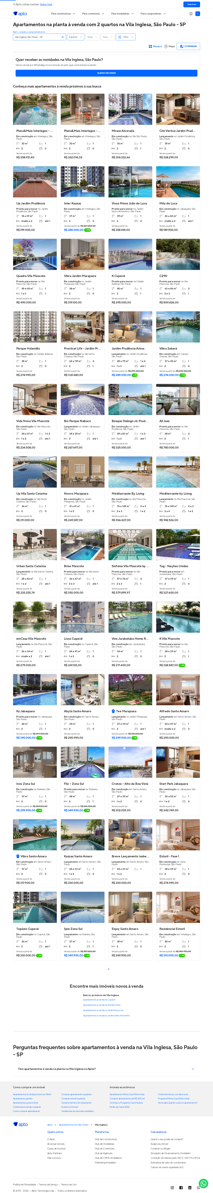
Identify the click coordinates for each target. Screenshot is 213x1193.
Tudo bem (191, 4)
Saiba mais (46, 4)
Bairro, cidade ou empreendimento (29, 32)
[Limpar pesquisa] (62, 37)
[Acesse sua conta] (191, 14)
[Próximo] (148, 835)
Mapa (171, 46)
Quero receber (106, 73)
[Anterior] (112, 835)
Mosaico (157, 46)
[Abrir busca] (197, 13)
